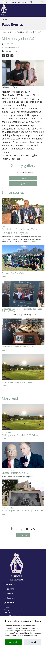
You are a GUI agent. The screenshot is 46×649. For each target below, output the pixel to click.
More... (34, 242)
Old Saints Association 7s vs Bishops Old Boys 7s (20, 231)
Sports (4, 226)
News (4, 32)
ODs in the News (8, 470)
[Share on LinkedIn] (11, 56)
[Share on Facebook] (3, 56)
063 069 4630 (9, 593)
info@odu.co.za (9, 598)
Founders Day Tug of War (13, 273)
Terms (6, 607)
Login (25, 2)
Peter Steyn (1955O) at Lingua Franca (18, 346)
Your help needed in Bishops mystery (22, 510)
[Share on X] (7, 56)
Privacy (6, 610)
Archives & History (9, 508)
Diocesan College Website (13, 2)
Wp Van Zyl (15, 47)
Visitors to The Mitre (16, 32)
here (35, 635)
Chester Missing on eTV (15, 472)
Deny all (32, 642)
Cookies (7, 612)
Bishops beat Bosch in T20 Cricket (17, 382)
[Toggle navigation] (41, 2)
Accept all (13, 642)
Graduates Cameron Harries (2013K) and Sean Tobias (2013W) (22, 310)
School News (7, 432)
